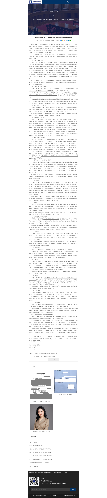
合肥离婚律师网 (48, 472)
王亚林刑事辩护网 (57, 472)
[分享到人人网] (68, 40)
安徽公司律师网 (39, 472)
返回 (53, 359)
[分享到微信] (70, 40)
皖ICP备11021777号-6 (69, 495)
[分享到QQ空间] (62, 40)
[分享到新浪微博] (64, 40)
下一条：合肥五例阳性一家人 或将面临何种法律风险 (42, 356)
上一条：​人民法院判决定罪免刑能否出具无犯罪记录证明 (43, 353)
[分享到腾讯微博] (66, 40)
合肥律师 (65, 472)
